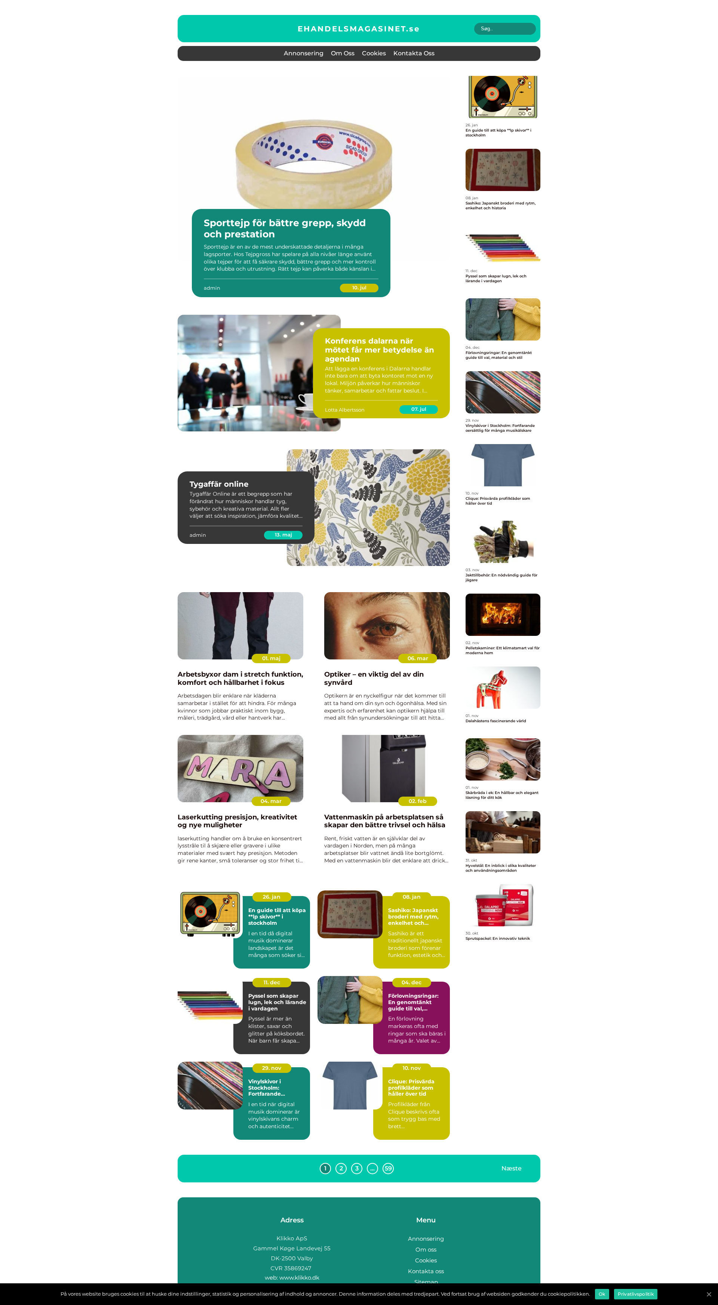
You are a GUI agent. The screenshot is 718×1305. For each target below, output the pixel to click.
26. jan (271, 896)
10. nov (412, 1068)
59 (388, 1168)
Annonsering (303, 53)
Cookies (374, 53)
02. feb (418, 801)
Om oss (343, 53)
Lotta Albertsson (345, 410)
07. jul (418, 409)
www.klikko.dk (299, 1277)
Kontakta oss (414, 53)
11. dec (272, 982)
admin (212, 288)
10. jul (359, 287)
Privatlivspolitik (636, 1294)
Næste (511, 1168)
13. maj (283, 535)
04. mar (271, 801)
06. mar (418, 658)
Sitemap (426, 1282)
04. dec (411, 982)
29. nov (271, 1068)
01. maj (271, 658)
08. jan (412, 896)
